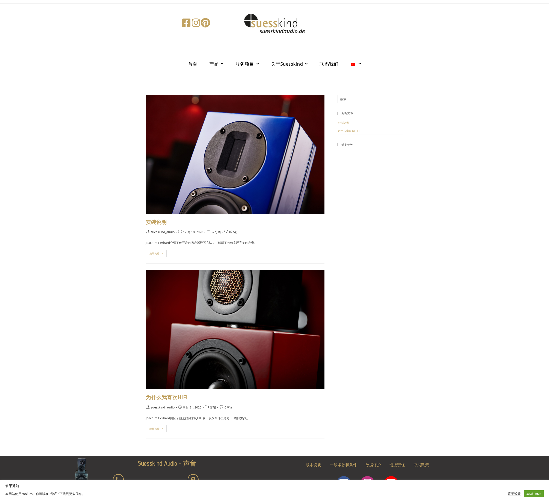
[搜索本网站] (370, 99)
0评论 (233, 232)
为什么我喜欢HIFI (167, 397)
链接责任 (397, 464)
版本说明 (313, 464)
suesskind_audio (163, 232)
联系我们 (329, 64)
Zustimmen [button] (533, 493)
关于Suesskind (287, 64)
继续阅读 (156, 252)
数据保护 (373, 464)
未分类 (216, 232)
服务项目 (244, 64)
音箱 (213, 407)
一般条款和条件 (343, 464)
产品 (214, 64)
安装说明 (156, 221)
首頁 (192, 64)
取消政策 (421, 464)
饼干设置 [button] (514, 494)
